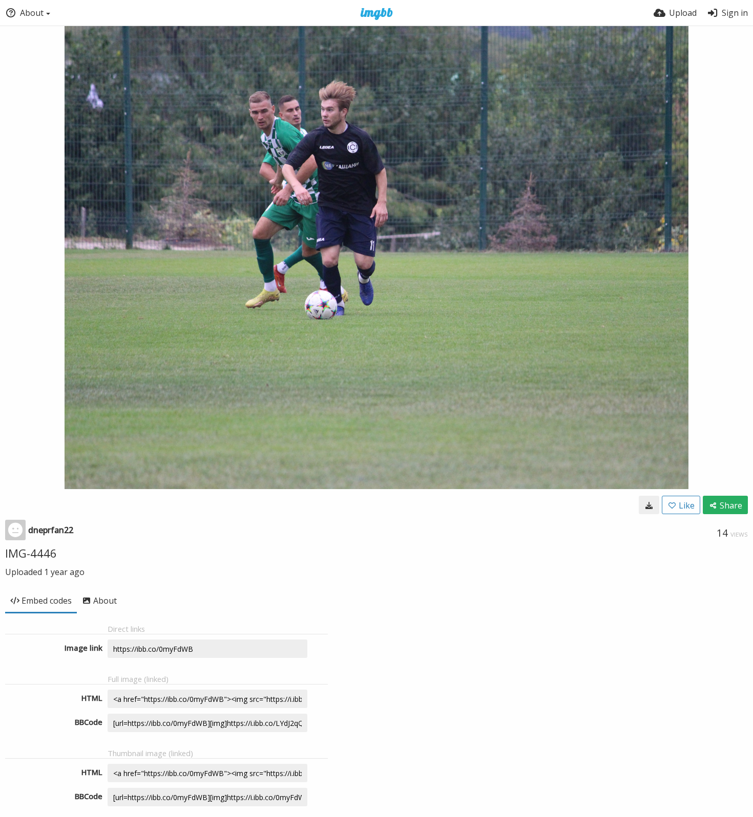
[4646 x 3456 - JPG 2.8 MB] (649, 505)
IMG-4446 (31, 553)
